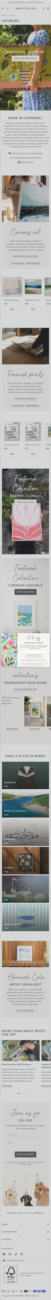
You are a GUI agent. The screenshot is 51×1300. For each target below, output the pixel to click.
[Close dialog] (3, 635)
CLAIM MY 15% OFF (33, 656)
